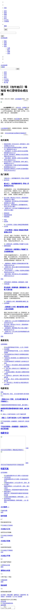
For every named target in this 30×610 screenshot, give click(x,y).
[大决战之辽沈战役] (7, 525)
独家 (5, 44)
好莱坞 (6, 221)
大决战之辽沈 (5, 529)
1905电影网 (4, 38)
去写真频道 (4, 472)
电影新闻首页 (8, 215)
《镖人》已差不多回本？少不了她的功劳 (15, 418)
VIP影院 (6, 21)
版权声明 (23, 594)
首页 (5, 11)
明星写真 (5, 469)
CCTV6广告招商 (17, 596)
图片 (8, 50)
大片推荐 (5, 507)
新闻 (5, 12)
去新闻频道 (4, 344)
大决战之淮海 (5, 541)
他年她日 (11, 133)
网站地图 (10, 594)
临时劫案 (4, 516)
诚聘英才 (16, 594)
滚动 (8, 53)
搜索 (5, 26)
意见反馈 (3, 601)
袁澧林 (24, 107)
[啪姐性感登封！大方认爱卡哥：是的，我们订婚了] (16, 484)
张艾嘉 (17, 118)
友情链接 (8, 596)
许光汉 (19, 107)
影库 (5, 18)
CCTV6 (6, 19)
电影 (5, 41)
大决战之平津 (5, 556)
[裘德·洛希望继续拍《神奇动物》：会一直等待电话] (16, 498)
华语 (5, 219)
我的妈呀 (4, 585)
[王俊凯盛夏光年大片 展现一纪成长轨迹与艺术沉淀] (16, 477)
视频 (5, 14)
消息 (5, 8)
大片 (5, 16)
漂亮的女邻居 (5, 570)
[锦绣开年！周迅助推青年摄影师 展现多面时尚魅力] (16, 491)
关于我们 (3, 594)
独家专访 (5, 433)
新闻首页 (6, 213)
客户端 (6, 82)
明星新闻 (6, 216)
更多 (5, 46)
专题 (8, 48)
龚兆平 (24, 133)
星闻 (5, 42)
